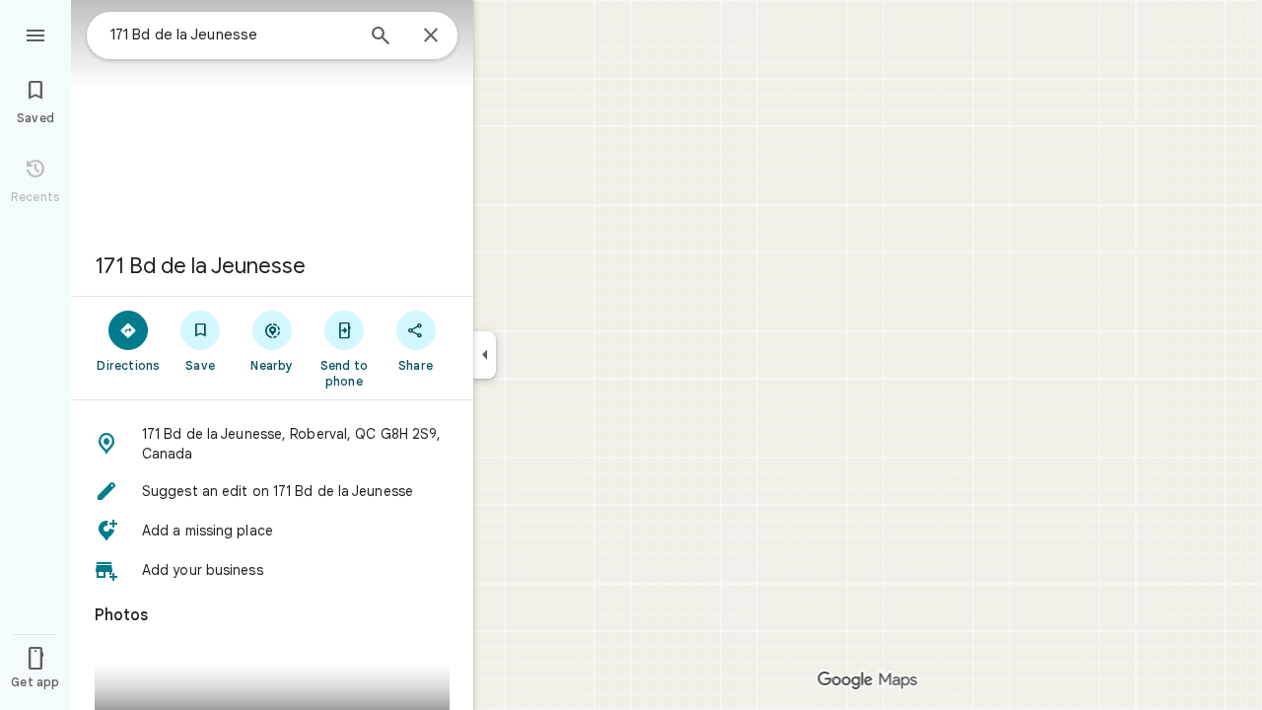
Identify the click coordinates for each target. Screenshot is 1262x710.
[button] (272, 443)
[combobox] (231, 34)
